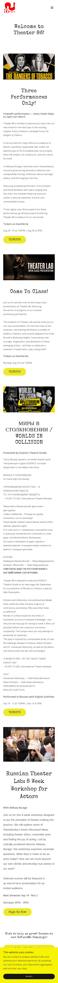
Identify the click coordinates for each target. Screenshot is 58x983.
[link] (9, 7)
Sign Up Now (17, 912)
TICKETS (15, 239)
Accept (29, 977)
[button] (52, 7)
